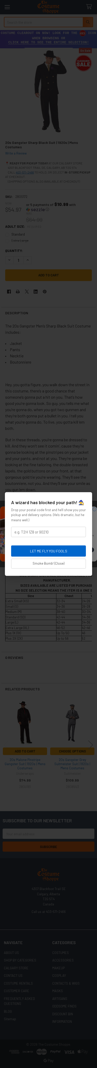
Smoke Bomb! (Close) (48, 563)
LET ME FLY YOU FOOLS (48, 551)
